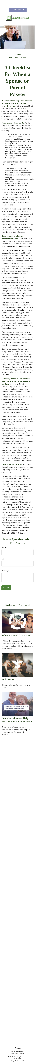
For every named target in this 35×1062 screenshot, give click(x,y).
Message (5, 570)
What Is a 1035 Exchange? (16, 635)
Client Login (17, 10)
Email (4, 559)
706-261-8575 (19, 1051)
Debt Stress (8, 679)
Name (4, 547)
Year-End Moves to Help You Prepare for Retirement (17, 720)
